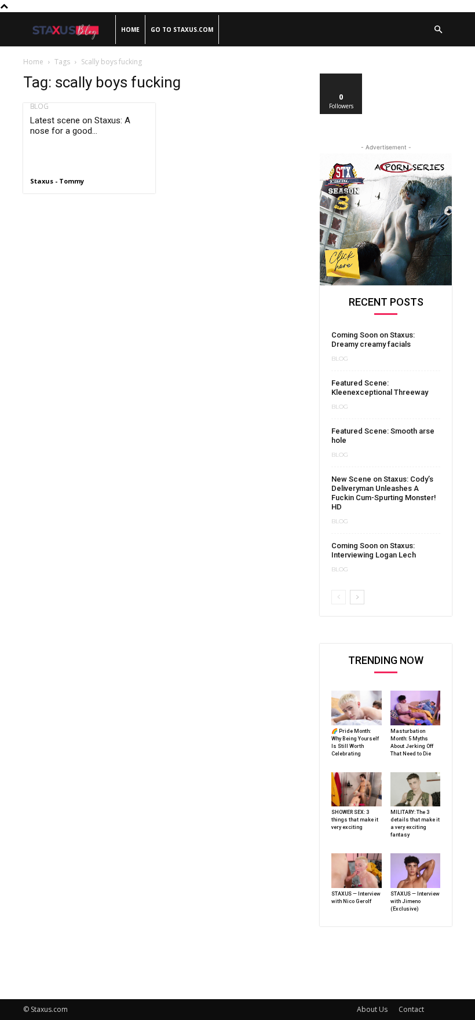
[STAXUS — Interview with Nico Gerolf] (356, 870)
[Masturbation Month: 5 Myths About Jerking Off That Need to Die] (415, 708)
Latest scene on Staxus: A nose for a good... (80, 125)
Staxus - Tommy (57, 181)
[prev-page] (338, 597)
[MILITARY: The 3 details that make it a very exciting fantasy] (415, 789)
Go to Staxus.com (182, 29)
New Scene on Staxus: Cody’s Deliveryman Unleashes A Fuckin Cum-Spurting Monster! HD (383, 493)
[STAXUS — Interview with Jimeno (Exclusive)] (415, 870)
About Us (372, 1009)
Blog (39, 106)
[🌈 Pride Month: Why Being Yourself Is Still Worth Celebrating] (356, 708)
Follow (341, 78)
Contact (411, 1009)
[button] (438, 29)
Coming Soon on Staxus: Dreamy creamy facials (373, 339)
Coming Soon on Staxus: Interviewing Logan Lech (373, 550)
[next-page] (357, 597)
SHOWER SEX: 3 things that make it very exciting (354, 819)
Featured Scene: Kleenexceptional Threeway (379, 388)
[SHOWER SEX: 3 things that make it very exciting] (356, 789)
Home (130, 29)
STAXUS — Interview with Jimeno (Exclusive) (415, 901)
